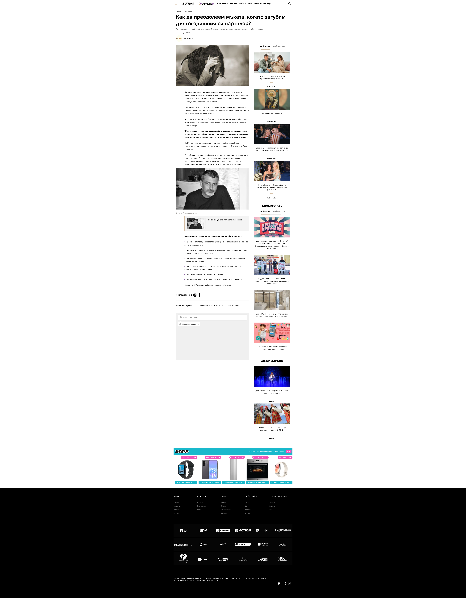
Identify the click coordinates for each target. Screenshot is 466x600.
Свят (247, 506)
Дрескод (177, 510)
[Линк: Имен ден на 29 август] (272, 106)
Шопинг (177, 513)
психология (205, 306)
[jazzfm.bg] (263, 558)
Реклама (201, 581)
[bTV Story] (263, 530)
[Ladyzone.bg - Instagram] (195, 295)
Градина (272, 506)
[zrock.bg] (282, 558)
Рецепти (272, 502)
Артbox (247, 513)
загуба (222, 306)
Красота (201, 496)
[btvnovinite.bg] (183, 544)
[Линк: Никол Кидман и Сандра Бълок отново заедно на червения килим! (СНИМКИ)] (272, 180)
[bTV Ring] (282, 530)
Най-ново (222, 3)
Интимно (224, 513)
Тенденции (178, 506)
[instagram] (284, 583)
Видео (233, 3)
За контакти (212, 581)
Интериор (272, 510)
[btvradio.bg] (203, 558)
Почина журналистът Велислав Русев (225, 220)
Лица (247, 502)
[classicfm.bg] (243, 558)
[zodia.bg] (282, 544)
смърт (195, 306)
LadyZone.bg (189, 38)
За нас (176, 578)
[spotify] (289, 583)
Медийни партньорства (184, 581)
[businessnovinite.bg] (263, 544)
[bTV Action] (243, 530)
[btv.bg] (183, 530)
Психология (187, 11)
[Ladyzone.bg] (190, 3)
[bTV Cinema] (223, 530)
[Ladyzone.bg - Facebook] (199, 300)
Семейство (271, 121)
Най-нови (265, 46)
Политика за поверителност (216, 578)
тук (288, 452)
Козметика (201, 506)
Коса (199, 510)
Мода (176, 496)
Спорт (223, 506)
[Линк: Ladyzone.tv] (207, 3)
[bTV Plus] (203, 544)
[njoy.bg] (223, 558)
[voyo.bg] (223, 544)
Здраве (179, 11)
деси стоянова (232, 306)
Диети (223, 502)
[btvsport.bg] (243, 544)
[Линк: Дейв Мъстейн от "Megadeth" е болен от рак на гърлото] (272, 384)
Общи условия (194, 578)
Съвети (176, 502)
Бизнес (247, 510)
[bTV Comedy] (203, 530)
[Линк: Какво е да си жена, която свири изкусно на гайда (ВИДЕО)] (272, 422)
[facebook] (278, 583)
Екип (183, 578)
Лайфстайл (245, 3)
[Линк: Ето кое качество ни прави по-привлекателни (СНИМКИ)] (272, 70)
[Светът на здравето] (183, 558)
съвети (214, 306)
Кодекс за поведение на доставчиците (250, 578)
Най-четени (279, 46)
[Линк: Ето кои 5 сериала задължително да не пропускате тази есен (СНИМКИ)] (272, 142)
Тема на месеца (262, 3)
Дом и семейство (278, 496)
